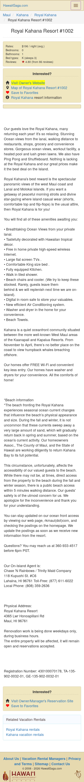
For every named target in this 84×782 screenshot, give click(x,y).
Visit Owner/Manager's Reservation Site (42, 700)
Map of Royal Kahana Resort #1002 (39, 87)
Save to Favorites (24, 92)
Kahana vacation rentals (25, 734)
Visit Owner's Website (28, 82)
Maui (7, 14)
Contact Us (60, 763)
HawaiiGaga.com (15, 5)
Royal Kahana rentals (23, 729)
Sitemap (41, 763)
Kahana (22, 14)
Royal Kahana (45, 14)
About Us (11, 758)
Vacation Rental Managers (43, 758)
